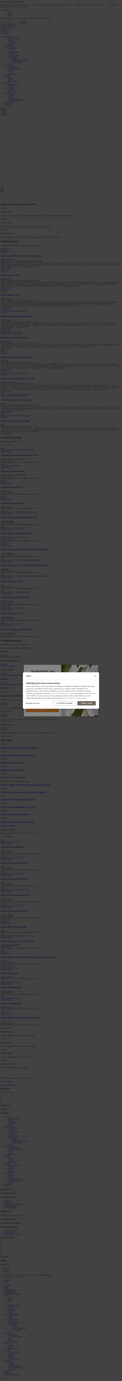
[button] (32, 703)
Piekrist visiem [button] (86, 703)
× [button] (95, 676)
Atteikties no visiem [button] (64, 703)
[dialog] (61, 690)
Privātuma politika (80, 698)
